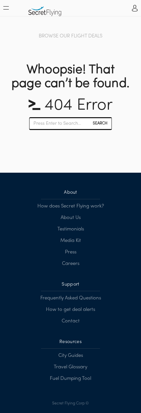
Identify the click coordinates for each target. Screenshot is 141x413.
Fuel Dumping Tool (70, 378)
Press (70, 252)
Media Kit (70, 240)
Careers (70, 263)
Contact (71, 321)
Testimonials (70, 229)
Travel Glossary (70, 367)
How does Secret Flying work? (70, 206)
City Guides (70, 355)
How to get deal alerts (70, 309)
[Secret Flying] (45, 9)
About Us (71, 217)
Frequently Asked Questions (70, 298)
